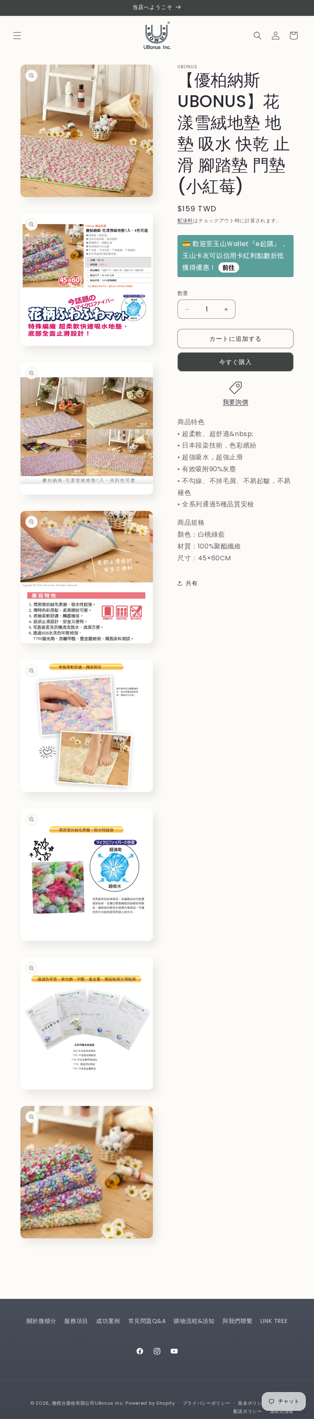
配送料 (185, 220)
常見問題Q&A (147, 1321)
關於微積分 (41, 1321)
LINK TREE (273, 1321)
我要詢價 (235, 402)
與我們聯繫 (237, 1321)
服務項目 (76, 1321)
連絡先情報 (282, 1411)
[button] (17, 36)
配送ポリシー (247, 1411)
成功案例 (108, 1321)
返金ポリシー (252, 1403)
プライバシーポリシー (207, 1403)
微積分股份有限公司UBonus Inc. (88, 1403)
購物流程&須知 (194, 1321)
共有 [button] (191, 583)
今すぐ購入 (235, 362)
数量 (182, 293)
